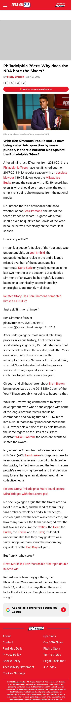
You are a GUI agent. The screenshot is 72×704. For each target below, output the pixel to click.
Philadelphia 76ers (15, 167)
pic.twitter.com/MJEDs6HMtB (23, 323)
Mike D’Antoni (25, 437)
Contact (8, 642)
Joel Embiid (37, 252)
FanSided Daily (12, 648)
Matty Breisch (15, 76)
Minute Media (19, 682)
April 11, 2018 (46, 327)
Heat (56, 527)
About (7, 636)
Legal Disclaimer (54, 661)
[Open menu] (5, 5)
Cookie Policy (11, 661)
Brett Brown (57, 383)
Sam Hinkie (32, 455)
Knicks (22, 532)
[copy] (23, 83)
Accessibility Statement (18, 667)
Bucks (7, 532)
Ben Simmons (32, 211)
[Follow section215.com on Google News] (63, 609)
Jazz (41, 532)
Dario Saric (25, 267)
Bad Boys (32, 547)
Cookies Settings (14, 673)
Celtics (42, 527)
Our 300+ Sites (53, 642)
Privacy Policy (12, 654)
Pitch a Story (51, 648)
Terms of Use (52, 654)
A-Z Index (49, 667)
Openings (49, 636)
